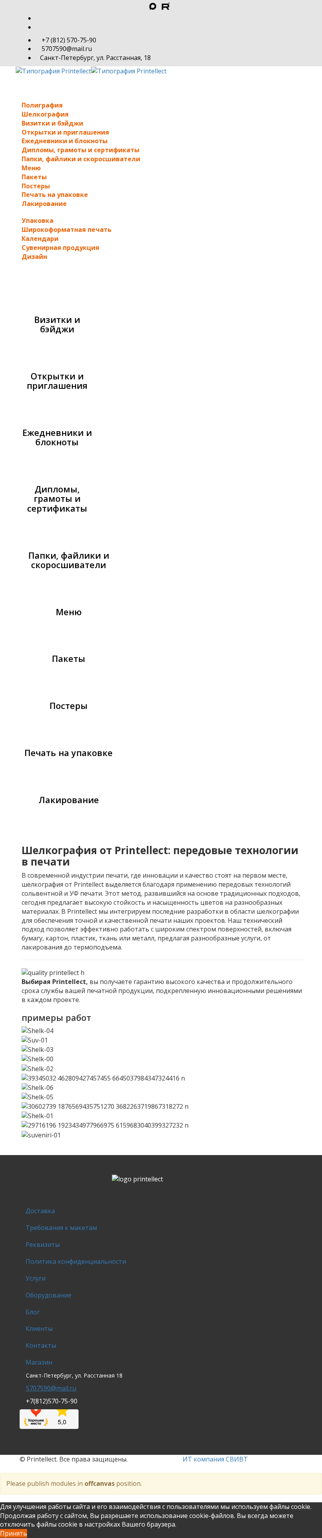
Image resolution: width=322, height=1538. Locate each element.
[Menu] (161, 80)
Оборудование (48, 1295)
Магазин (39, 1362)
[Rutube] (155, 7)
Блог (33, 1312)
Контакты (41, 1345)
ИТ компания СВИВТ (215, 1459)
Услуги (36, 1278)
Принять (13, 1533)
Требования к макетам (61, 1227)
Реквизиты (43, 1244)
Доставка (40, 1210)
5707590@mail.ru (67, 48)
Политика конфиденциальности (76, 1261)
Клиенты (39, 1328)
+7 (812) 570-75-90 (69, 40)
